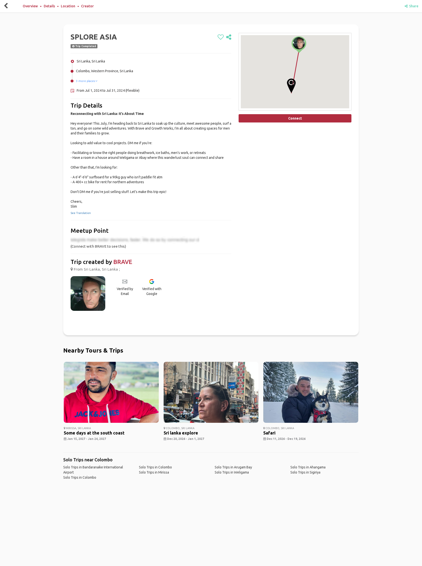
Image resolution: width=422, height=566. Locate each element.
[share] (228, 37)
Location (68, 6)
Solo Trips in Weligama (232, 472)
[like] (221, 37)
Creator (87, 6)
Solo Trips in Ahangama (308, 467)
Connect (295, 118)
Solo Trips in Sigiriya (305, 472)
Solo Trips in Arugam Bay (233, 467)
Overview (30, 6)
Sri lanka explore (181, 432)
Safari (269, 432)
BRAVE (122, 262)
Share (413, 6)
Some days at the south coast (94, 432)
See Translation (81, 213)
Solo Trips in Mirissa (154, 472)
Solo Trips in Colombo (79, 477)
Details (49, 6)
